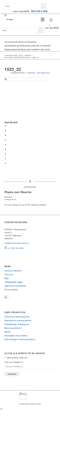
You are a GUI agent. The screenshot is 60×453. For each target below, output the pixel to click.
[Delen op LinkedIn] (8, 144)
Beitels (7, 331)
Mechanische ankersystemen (18, 320)
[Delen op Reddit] (8, 158)
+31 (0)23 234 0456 (15, 248)
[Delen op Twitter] (8, 130)
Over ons (8, 274)
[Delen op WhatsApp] (8, 135)
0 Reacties (31, 72)
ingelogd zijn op (18, 204)
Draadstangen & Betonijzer (16, 324)
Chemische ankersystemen (17, 316)
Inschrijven (12, 374)
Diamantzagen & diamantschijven (19, 339)
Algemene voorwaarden (15, 285)
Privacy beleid (10, 289)
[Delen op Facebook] (8, 125)
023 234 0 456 (39, 11)
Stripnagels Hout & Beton (15, 335)
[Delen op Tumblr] (8, 149)
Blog (6, 278)
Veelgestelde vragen (13, 281)
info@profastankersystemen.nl (16, 243)
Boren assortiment (12, 327)
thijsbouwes (45, 72)
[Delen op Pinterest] (8, 139)
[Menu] (41, 19)
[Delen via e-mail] (8, 163)
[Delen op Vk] (8, 153)
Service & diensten (13, 270)
